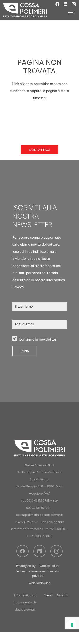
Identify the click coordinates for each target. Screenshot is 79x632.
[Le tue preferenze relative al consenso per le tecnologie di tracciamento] (72, 625)
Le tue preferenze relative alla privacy (37, 573)
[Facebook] (57, 4)
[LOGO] (25, 10)
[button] (71, 12)
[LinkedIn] (65, 4)
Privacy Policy (26, 566)
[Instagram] (74, 4)
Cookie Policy (49, 566)
